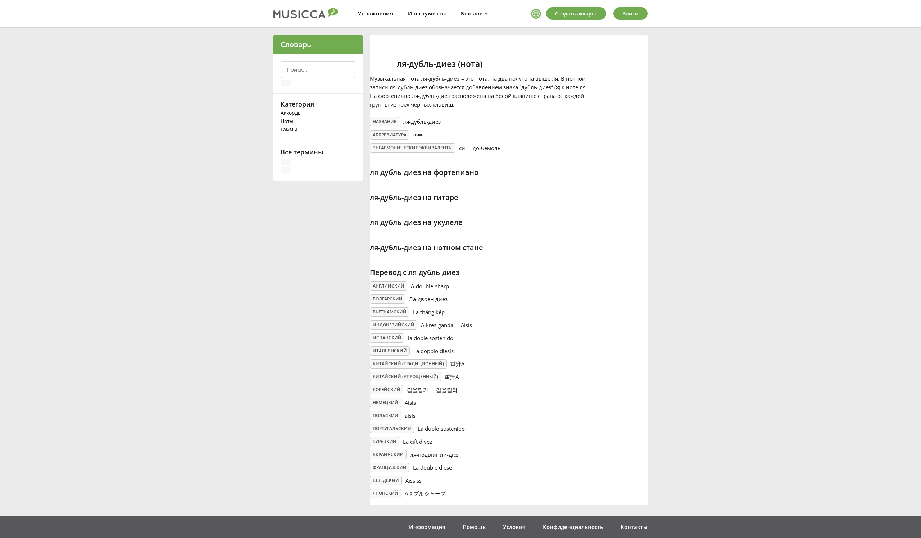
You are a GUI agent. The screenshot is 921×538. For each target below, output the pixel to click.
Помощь (474, 526)
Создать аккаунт (576, 13)
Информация (427, 526)
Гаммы (289, 129)
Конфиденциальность (573, 526)
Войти (630, 13)
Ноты (287, 121)
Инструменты (427, 13)
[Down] (286, 170)
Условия (514, 526)
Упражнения (375, 13)
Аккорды (291, 112)
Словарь (296, 44)
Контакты (634, 526)
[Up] (286, 162)
